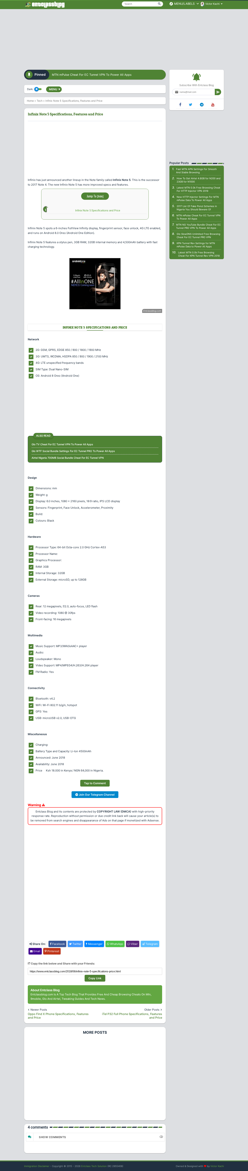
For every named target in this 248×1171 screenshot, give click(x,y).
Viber (134, 944)
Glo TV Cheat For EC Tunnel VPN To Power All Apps (62, 444)
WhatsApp (116, 944)
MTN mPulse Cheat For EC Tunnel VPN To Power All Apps (91, 74)
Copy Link (94, 978)
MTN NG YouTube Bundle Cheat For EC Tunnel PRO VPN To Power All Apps (198, 226)
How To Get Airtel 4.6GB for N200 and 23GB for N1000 (198, 180)
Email (36, 951)
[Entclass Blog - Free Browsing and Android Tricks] (44, 4)
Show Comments (52, 1137)
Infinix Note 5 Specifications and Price (97, 210)
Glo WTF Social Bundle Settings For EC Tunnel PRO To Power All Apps (73, 451)
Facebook (58, 944)
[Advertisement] (124, 38)
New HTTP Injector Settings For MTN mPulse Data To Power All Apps (198, 198)
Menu (54, 89)
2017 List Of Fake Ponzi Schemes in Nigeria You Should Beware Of (197, 208)
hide (100, 196)
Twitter (77, 944)
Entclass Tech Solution (94, 1166)
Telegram (151, 944)
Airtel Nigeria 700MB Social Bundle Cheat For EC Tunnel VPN (68, 457)
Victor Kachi (217, 1166)
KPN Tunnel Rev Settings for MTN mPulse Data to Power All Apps (196, 245)
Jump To (95, 196)
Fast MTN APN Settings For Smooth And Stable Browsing (196, 171)
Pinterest (53, 951)
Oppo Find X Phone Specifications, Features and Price (58, 1015)
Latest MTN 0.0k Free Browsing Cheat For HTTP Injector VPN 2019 (198, 189)
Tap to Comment (95, 783)
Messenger (95, 944)
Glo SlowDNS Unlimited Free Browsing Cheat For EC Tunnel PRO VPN (198, 235)
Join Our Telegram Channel (96, 794)
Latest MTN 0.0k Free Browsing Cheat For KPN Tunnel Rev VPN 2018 (199, 254)
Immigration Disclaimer (36, 1166)
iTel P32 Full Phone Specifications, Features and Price (132, 1015)
